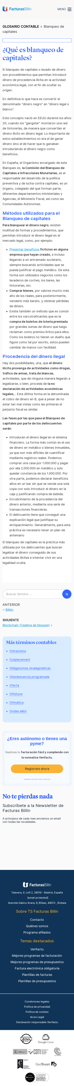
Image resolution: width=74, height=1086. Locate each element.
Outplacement (19, 659)
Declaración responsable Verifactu (37, 1022)
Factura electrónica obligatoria (37, 968)
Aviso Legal (37, 1017)
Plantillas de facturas (37, 974)
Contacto (37, 919)
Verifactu (37, 949)
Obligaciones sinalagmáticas (30, 668)
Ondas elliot (18, 711)
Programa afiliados (37, 932)
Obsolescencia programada (29, 677)
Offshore (16, 694)
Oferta (14, 685)
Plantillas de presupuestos (37, 981)
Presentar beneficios (24, 249)
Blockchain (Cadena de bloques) (26, 625)
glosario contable (21, 26)
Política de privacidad (37, 1006)
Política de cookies (37, 1011)
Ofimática (16, 702)
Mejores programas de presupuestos (37, 962)
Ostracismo (17, 651)
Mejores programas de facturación (37, 955)
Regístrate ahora (37, 769)
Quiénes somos (37, 926)
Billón (9, 610)
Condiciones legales (37, 1001)
